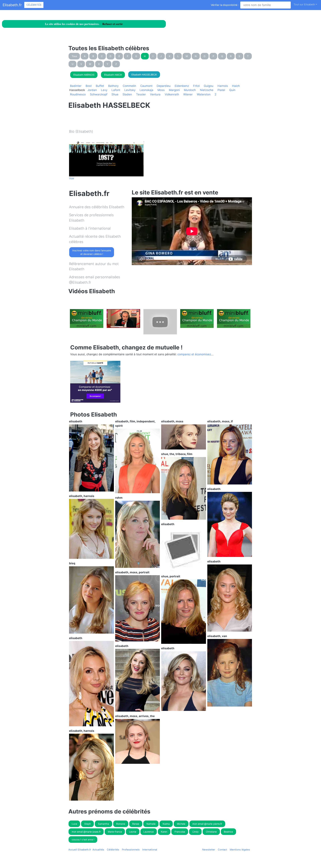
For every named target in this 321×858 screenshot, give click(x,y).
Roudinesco (77, 94)
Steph (87, 823)
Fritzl (196, 86)
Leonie (132, 831)
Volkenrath (172, 94)
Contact (222, 849)
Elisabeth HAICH (113, 74)
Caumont (146, 86)
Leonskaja (146, 90)
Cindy (195, 831)
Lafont (116, 90)
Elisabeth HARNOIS (83, 74)
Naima (166, 823)
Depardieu (163, 86)
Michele (181, 823)
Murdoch (189, 90)
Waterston (203, 94)
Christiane (211, 831)
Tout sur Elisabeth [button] (304, 4)
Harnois (223, 86)
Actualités (98, 849)
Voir (71, 178)
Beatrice (228, 831)
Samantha (103, 823)
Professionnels (131, 849)
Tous (74, 56)
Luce (74, 823)
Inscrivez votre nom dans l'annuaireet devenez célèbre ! (91, 252)
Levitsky (130, 90)
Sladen (127, 94)
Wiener (188, 94)
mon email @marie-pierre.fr (207, 823)
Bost (88, 86)
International (149, 849)
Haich (235, 86)
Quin (232, 90)
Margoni (174, 90)
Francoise (180, 831)
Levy (104, 90)
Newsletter (208, 849)
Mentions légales (240, 849)
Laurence (148, 831)
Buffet (100, 86)
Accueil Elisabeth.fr (79, 849)
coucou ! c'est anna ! (83, 839)
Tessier (140, 94)
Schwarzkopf (98, 94)
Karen (164, 831)
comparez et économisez (194, 354)
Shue (115, 94)
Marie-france (115, 831)
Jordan (92, 90)
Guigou (208, 86)
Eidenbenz (182, 86)
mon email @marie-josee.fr (86, 831)
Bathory (113, 86)
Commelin (129, 86)
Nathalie (150, 823)
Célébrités (33, 4)
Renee (135, 823)
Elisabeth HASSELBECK (144, 74)
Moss (161, 90)
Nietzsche (206, 90)
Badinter (75, 86)
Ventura (155, 94)
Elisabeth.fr (12, 5)
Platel (221, 90)
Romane (120, 823)
